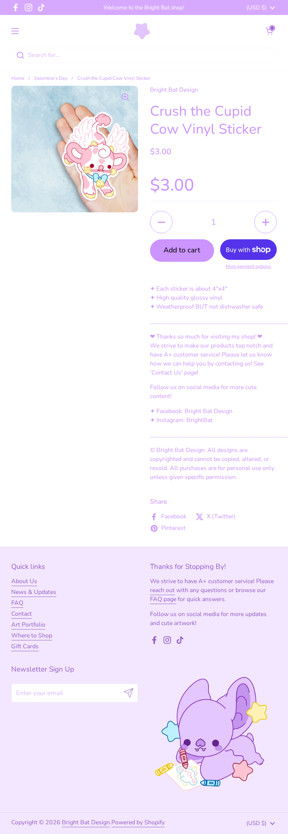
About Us (24, 581)
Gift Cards (25, 646)
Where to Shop (31, 635)
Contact (21, 614)
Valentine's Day (51, 78)
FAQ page (163, 599)
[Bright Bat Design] (142, 31)
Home (17, 78)
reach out (162, 590)
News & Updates (33, 592)
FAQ (17, 603)
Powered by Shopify (138, 822)
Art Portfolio (28, 625)
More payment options (248, 266)
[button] (269, 31)
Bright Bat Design (86, 822)
